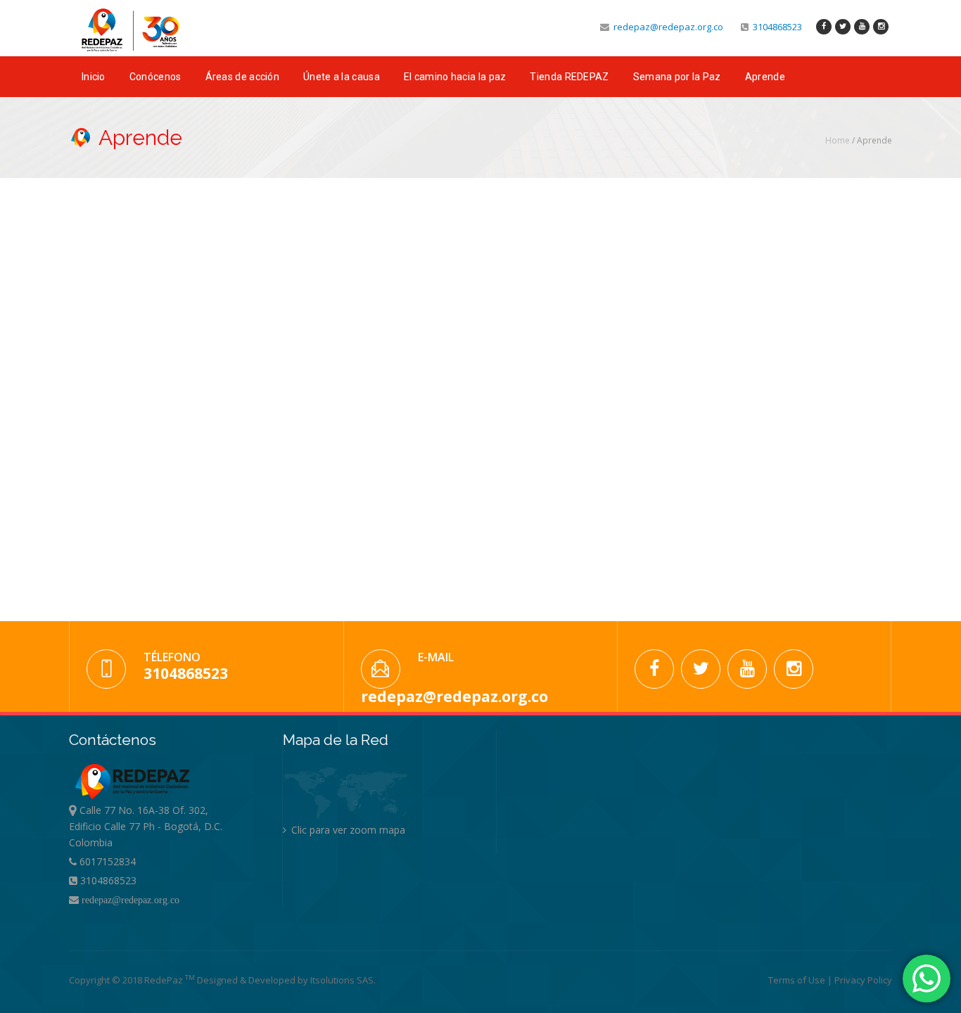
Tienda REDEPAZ (569, 76)
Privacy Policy (863, 980)
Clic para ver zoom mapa (346, 829)
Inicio (94, 76)
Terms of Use (797, 980)
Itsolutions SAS (342, 980)
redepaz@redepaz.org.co (666, 26)
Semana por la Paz (677, 76)
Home (837, 140)
